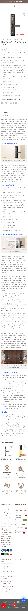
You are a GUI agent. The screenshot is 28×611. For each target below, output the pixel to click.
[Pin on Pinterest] (14, 103)
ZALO (23, 600)
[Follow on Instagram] (5, 550)
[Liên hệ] (3, 606)
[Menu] (2, 6)
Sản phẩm (8, 39)
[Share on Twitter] (8, 103)
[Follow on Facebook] (2, 550)
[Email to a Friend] (11, 103)
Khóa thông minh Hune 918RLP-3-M (20, 460)
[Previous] (1, 455)
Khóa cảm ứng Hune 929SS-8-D (6, 460)
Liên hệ (20, 604)
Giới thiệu (5, 604)
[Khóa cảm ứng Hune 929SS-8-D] (7, 451)
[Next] (27, 455)
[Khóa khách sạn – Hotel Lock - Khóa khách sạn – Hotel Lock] (14, 6)
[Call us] (5, 554)
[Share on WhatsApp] (2, 103)
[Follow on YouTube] (11, 554)
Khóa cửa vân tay (18, 39)
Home (2, 39)
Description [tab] (4, 112)
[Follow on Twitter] (11, 550)
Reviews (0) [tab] (4, 115)
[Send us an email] (2, 554)
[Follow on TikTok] (8, 550)
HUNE (8, 99)
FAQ (24, 604)
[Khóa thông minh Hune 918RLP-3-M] (21, 451)
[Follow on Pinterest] (8, 554)
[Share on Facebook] (5, 103)
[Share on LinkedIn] (16, 103)
